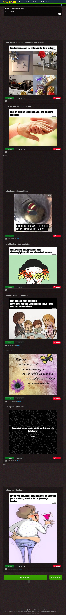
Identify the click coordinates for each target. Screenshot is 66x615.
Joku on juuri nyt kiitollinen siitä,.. (19, 106)
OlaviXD (19, 101)
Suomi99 (19, 401)
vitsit (5, 4)
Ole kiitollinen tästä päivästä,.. (18, 244)
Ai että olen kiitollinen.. (15, 490)
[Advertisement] (33, 28)
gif (9, 4)
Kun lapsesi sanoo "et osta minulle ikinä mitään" (25, 43)
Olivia (18, 152)
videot (22, 4)
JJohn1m (19, 569)
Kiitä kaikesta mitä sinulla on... (18, 295)
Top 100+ (28, 2)
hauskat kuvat (15, 4)
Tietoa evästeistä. (10, 11)
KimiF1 (19, 345)
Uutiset (35, 2)
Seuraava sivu (24, 577)
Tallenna (57, 98)
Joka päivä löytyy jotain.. (15, 407)
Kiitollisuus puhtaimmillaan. (17, 191)
